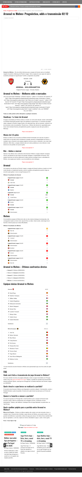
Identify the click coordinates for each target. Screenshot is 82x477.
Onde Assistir (46, 2)
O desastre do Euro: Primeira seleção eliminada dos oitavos (25, 6)
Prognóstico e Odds (12, 10)
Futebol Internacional (21, 2)
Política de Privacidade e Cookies (44, 469)
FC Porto (23, 432)
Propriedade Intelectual (60, 469)
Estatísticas (8, 432)
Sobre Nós (6, 469)
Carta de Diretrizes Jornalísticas (19, 469)
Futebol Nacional (7, 2)
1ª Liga (13, 432)
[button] (4, 445)
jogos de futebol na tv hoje (19, 379)
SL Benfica (40, 432)
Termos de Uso (72, 469)
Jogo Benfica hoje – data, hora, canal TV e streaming (44, 438)
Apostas (65, 2)
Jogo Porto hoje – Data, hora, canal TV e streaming (27, 438)
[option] (11, 445)
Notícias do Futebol (35, 2)
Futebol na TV (56, 2)
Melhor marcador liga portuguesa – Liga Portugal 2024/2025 (10, 442)
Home (4, 10)
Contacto (31, 469)
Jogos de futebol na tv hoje (31, 427)
